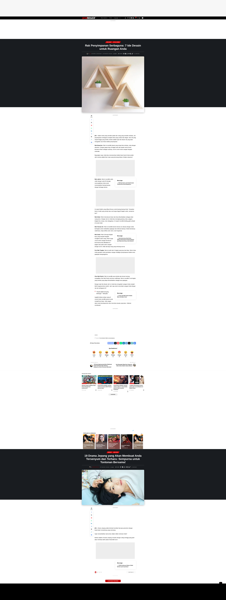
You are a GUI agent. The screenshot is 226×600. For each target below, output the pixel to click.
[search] (137, 17)
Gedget (99, 383)
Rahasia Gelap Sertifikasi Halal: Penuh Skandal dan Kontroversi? (89, 387)
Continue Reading (113, 581)
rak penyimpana (111, 338)
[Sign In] (125, 18)
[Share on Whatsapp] (127, 54)
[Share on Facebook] (123, 54)
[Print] (91, 142)
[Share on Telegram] (129, 54)
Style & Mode (116, 42)
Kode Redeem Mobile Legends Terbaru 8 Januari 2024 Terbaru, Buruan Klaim (105, 387)
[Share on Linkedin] (91, 131)
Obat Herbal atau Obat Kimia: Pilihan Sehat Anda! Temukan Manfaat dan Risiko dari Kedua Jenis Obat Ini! (125, 239)
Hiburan (109, 452)
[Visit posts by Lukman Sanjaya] (90, 467)
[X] (129, 18)
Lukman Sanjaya (95, 467)
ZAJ (90, 53)
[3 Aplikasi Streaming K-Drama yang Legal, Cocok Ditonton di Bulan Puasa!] (136, 379)
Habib (106, 338)
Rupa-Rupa (108, 42)
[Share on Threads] (130, 54)
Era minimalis (102, 338)
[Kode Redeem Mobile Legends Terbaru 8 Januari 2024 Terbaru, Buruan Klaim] (105, 379)
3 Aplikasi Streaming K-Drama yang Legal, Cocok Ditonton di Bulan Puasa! (136, 387)
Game (115, 383)
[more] (120, 17)
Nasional (84, 383)
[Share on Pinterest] (125, 54)
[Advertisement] (113, 8)
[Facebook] (128, 18)
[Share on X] (91, 122)
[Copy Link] (132, 54)
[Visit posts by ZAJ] (87, 53)
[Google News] (133, 18)
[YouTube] (131, 18)
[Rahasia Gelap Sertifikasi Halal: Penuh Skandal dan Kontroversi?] (89, 379)
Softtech (132, 383)
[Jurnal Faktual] (88, 17)
